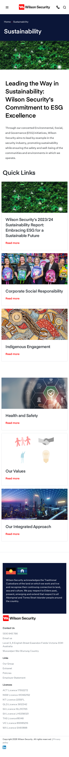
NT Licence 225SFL (14, 699)
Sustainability (20, 21)
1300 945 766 (10, 633)
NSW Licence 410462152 (16, 695)
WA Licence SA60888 (15, 727)
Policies (7, 673)
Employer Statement (14, 677)
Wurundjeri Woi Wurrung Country (21, 651)
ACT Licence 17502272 (15, 690)
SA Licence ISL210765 (15, 709)
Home (7, 21)
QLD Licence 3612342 (15, 704)
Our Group (8, 663)
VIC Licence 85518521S (15, 723)
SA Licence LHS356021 (16, 713)
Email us (7, 638)
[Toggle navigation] (7, 7)
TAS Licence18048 (13, 718)
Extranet (7, 668)
